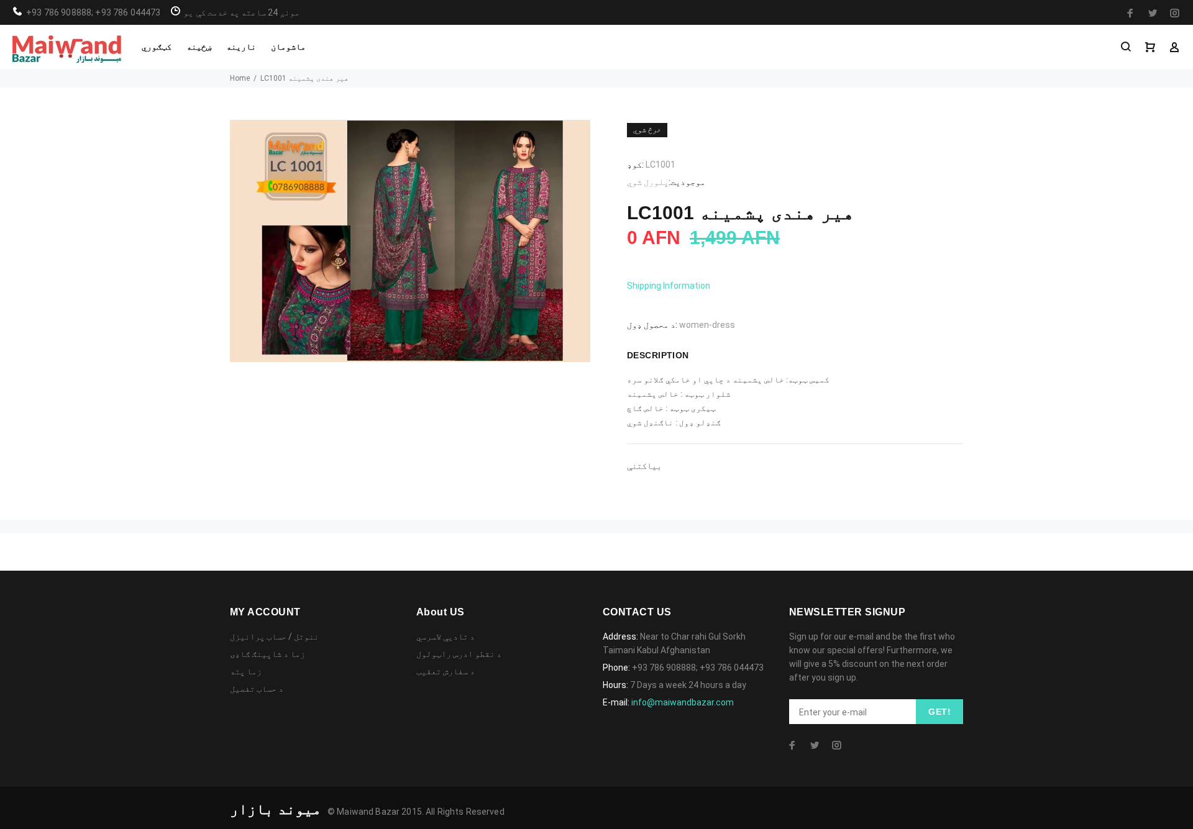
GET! (939, 712)
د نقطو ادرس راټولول (458, 654)
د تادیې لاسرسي (445, 636)
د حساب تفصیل (256, 689)
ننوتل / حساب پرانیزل (274, 636)
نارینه (241, 47)
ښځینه (198, 47)
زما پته (246, 671)
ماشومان (288, 47)
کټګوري (156, 47)
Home (240, 78)
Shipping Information (668, 286)
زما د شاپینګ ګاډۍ (267, 654)
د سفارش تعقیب (445, 671)
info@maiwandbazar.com (682, 702)
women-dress (707, 325)
